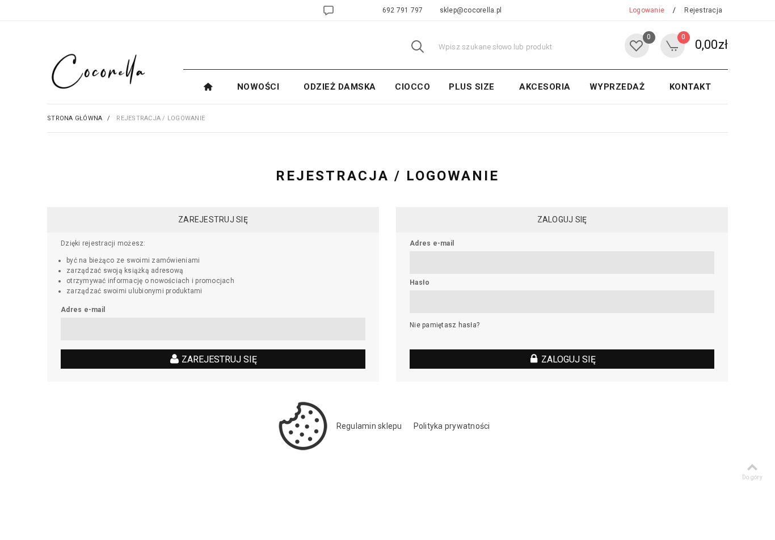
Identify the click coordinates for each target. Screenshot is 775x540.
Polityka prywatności (452, 426)
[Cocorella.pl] (95, 71)
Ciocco (412, 87)
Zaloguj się (567, 359)
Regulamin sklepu (369, 426)
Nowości (258, 87)
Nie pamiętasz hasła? (444, 325)
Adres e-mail (83, 310)
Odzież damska (340, 87)
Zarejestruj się (218, 359)
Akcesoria (545, 87)
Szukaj (417, 47)
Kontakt (690, 87)
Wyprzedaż (617, 87)
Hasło (419, 282)
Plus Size (472, 87)
